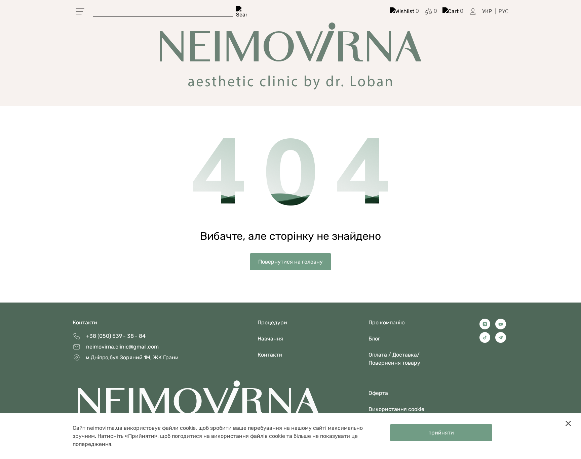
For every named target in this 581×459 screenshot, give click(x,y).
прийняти (441, 432)
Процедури (272, 322)
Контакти (85, 322)
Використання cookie (396, 409)
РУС (503, 11)
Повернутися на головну (290, 262)
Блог (374, 338)
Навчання (270, 338)
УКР (487, 11)
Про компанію (387, 322)
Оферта (378, 393)
